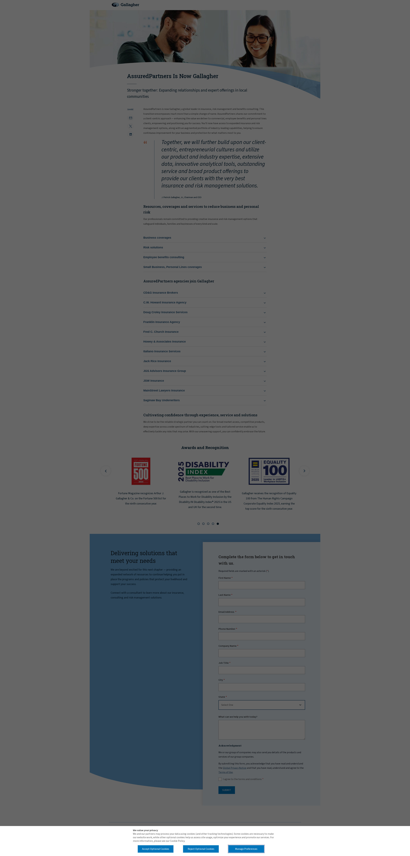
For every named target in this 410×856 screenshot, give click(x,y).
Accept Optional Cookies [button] (155, 849)
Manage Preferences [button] (246, 849)
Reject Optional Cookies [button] (201, 849)
